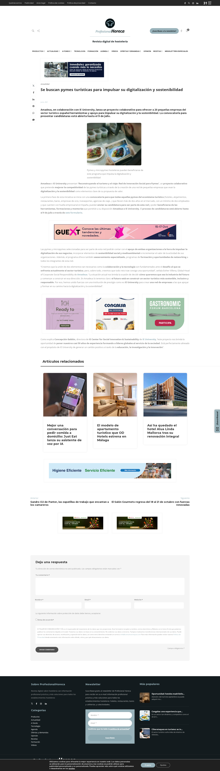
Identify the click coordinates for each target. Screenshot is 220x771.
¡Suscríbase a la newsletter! (164, 31)
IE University (149, 339)
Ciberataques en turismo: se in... (167, 729)
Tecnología (79, 51)
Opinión (147, 51)
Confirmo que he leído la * (109, 729)
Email (88, 600)
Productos (37, 51)
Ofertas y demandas (130, 51)
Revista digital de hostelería (110, 41)
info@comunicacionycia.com (131, 634)
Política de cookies (56, 3)
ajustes (72, 768)
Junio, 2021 (44, 102)
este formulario (73, 212)
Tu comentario (43, 575)
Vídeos (115, 51)
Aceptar (148, 765)
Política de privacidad (76, 3)
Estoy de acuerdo (46, 620)
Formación (93, 51)
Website (138, 600)
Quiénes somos (15, 3)
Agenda (104, 51)
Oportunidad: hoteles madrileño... (168, 694)
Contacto (92, 3)
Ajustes (163, 765)
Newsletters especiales (176, 51)
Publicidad (29, 3)
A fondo (66, 51)
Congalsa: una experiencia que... (167, 711)
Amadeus (82, 274)
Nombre (39, 600)
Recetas (157, 51)
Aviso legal (41, 3)
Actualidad (52, 51)
